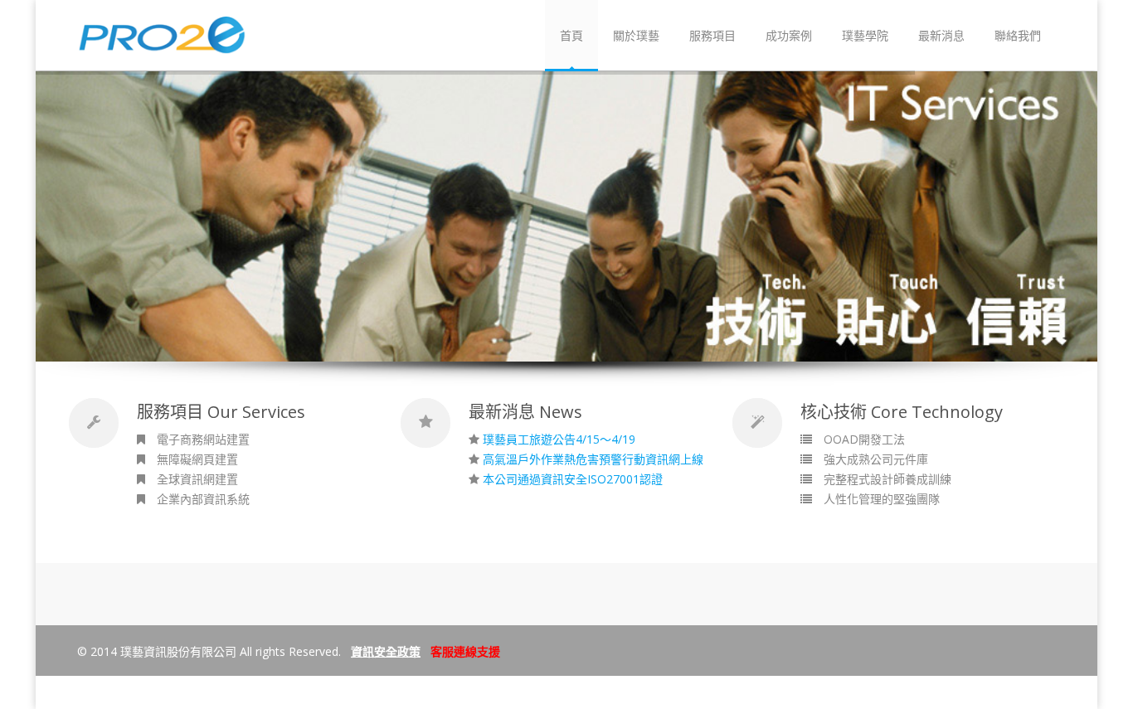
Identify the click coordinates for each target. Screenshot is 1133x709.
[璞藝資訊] (162, 47)
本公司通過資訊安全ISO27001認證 (573, 479)
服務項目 (712, 35)
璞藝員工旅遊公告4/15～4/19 (559, 439)
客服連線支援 (465, 651)
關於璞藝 (636, 35)
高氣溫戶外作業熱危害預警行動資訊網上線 (593, 459)
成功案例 (789, 35)
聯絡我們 (1017, 35)
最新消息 (941, 35)
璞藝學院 (865, 35)
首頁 (571, 35)
